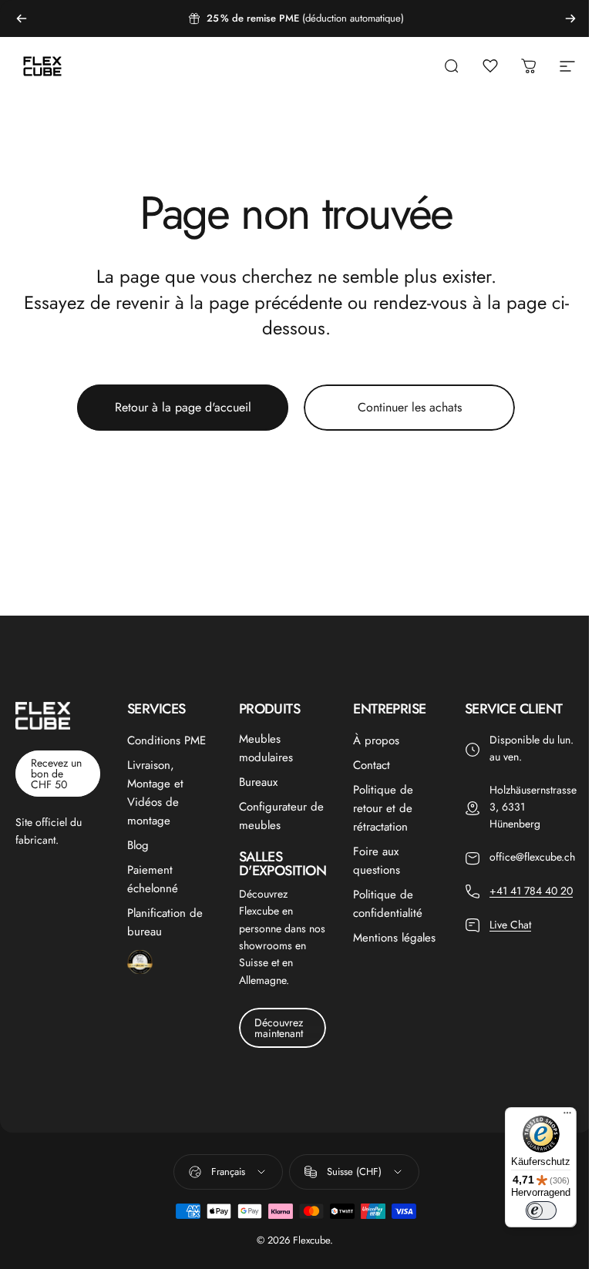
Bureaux (258, 782)
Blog (138, 845)
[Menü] (567, 1116)
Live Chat (510, 924)
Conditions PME (166, 740)
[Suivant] (570, 18)
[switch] (541, 1210)
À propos (376, 740)
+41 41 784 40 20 (531, 890)
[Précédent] (22, 18)
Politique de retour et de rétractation (383, 808)
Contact (371, 765)
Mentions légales (394, 937)
